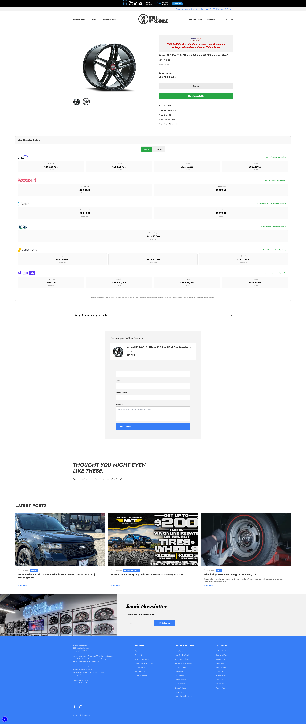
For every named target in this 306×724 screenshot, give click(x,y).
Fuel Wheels (179, 671)
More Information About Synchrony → (275, 250)
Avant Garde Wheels (182, 655)
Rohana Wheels (180, 688)
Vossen (166, 64)
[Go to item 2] (86, 102)
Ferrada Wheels (180, 667)
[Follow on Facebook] (74, 706)
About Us (138, 651)
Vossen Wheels (180, 692)
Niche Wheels (180, 684)
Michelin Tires (221, 675)
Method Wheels (180, 679)
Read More (24, 585)
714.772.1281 (214, 9)
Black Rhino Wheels (182, 659)
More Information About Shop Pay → (276, 273)
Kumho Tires (220, 671)
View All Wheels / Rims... (184, 696)
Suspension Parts (109, 19)
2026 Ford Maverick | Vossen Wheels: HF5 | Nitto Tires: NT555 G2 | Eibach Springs (56, 576)
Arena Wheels (180, 651)
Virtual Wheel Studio (142, 659)
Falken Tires (220, 663)
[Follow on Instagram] (80, 706)
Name (118, 369)
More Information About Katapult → (276, 180)
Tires (94, 19)
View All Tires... (221, 688)
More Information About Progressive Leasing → (272, 203)
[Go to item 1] (77, 102)
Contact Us (199, 9)
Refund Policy (140, 671)
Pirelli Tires (220, 684)
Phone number (121, 392)
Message (119, 404)
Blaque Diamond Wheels (183, 663)
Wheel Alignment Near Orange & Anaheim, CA (230, 574)
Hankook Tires (221, 667)
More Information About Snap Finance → (274, 227)
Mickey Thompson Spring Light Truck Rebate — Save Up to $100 (147, 574)
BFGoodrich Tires (222, 651)
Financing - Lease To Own (185, 9)
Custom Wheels (79, 19)
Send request (125, 426)
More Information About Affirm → (277, 157)
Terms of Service (141, 675)
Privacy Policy (140, 667)
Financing (211, 19)
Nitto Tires (219, 679)
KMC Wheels (179, 675)
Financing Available (196, 96)
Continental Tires (221, 655)
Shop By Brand (226, 9)
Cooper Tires (220, 659)
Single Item (158, 149)
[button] (5, 719)
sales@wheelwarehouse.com (88, 683)
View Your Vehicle (195, 19)
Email (118, 380)
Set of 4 (146, 149)
